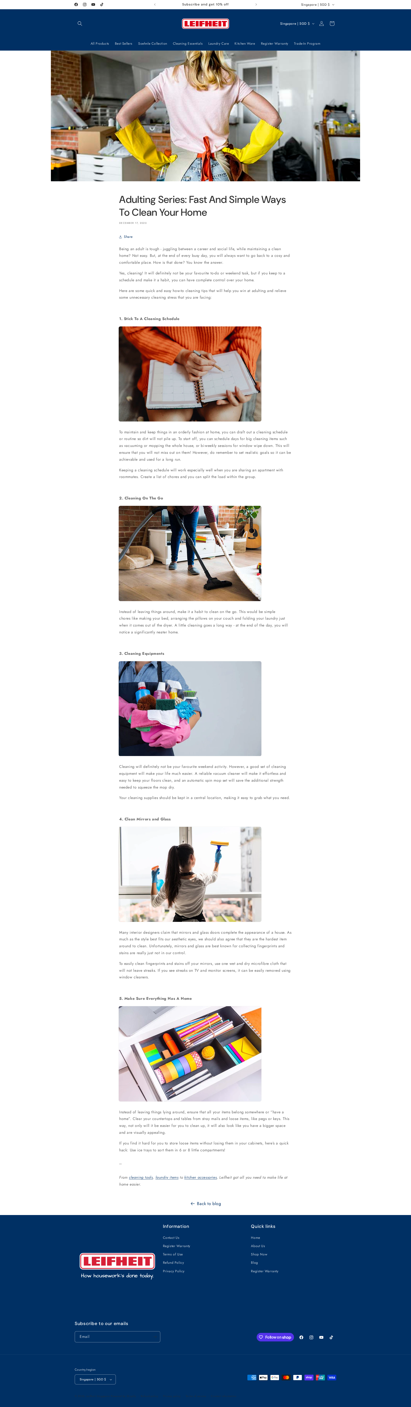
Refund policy (149, 1396)
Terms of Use (173, 1254)
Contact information (223, 1396)
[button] (80, 23)
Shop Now (259, 1254)
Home (255, 1237)
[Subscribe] (155, 1336)
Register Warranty (176, 1246)
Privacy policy (172, 1396)
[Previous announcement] (155, 4)
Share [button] (128, 236)
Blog (254, 1262)
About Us (258, 1246)
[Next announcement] (256, 4)
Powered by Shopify (123, 1396)
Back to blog (209, 1204)
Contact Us (171, 1237)
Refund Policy (173, 1262)
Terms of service (196, 1396)
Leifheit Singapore (98, 1396)
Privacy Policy (174, 1270)
